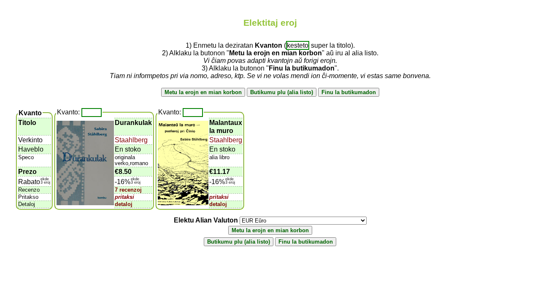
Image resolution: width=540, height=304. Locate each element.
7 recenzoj (128, 190)
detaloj (123, 204)
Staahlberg (131, 140)
